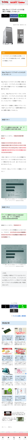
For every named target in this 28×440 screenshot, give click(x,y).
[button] (14, 20)
